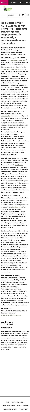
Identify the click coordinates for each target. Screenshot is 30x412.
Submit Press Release (8, 405)
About (7, 402)
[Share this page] (27, 15)
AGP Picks (4, 2)
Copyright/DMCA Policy (10, 409)
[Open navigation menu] (2, 15)
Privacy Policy (23, 409)
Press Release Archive (17, 402)
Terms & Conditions (22, 405)
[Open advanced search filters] (23, 15)
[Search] (19, 15)
